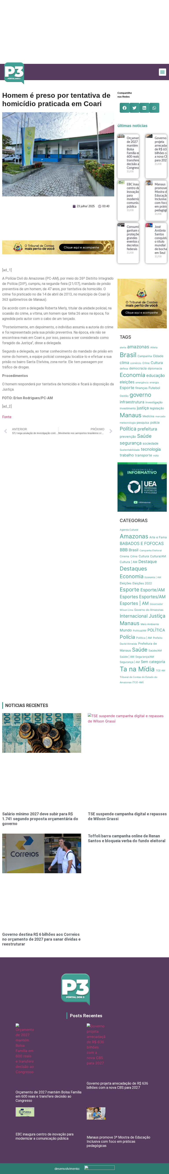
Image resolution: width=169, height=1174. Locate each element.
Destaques (133, 568)
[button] (162, 72)
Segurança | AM (130, 662)
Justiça (157, 616)
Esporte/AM (152, 590)
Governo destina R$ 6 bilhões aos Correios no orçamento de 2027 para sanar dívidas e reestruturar (41, 939)
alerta (123, 347)
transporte (143, 455)
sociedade (150, 443)
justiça (143, 408)
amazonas (138, 346)
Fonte (6, 417)
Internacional (134, 616)
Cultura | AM (128, 562)
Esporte (127, 387)
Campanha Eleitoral (151, 550)
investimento (128, 408)
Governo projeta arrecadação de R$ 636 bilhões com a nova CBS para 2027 (117, 1085)
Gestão (124, 395)
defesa (124, 368)
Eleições (125, 583)
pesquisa (143, 422)
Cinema (124, 556)
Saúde (144, 436)
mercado (160, 416)
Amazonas (134, 536)
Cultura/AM (158, 556)
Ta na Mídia (137, 669)
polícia (155, 422)
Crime (146, 363)
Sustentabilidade (130, 449)
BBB (124, 549)
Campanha (145, 356)
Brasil (128, 355)
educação (155, 375)
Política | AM (144, 637)
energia (154, 382)
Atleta (153, 347)
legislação (157, 408)
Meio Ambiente (150, 624)
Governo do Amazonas (148, 609)
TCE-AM (160, 670)
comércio (135, 363)
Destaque (147, 561)
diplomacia (155, 368)
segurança (130, 443)
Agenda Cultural (129, 529)
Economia (132, 375)
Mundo (126, 630)
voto (156, 455)
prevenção (128, 437)
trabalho (127, 455)
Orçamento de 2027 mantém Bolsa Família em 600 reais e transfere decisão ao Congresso (134, 153)
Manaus (130, 415)
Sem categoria (153, 661)
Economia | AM (153, 577)
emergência (142, 382)
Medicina (148, 416)
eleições (127, 382)
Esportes (129, 596)
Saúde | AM (127, 656)
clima (124, 362)
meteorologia (128, 422)
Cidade (158, 356)
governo (140, 394)
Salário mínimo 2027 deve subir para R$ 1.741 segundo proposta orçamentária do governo (40, 819)
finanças (141, 388)
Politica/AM (139, 630)
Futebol (154, 388)
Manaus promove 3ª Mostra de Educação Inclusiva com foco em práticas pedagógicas (118, 1141)
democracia (138, 368)
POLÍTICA (156, 630)
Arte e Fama (158, 537)
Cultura (157, 363)
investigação (154, 402)
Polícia (127, 637)
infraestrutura (132, 402)
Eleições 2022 (142, 583)
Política (128, 429)
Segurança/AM (144, 656)
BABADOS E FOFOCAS (142, 543)
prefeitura (147, 429)
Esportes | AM (134, 603)
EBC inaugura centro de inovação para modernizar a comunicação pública (44, 1136)
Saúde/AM (155, 650)
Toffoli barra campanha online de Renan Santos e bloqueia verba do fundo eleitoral (126, 838)
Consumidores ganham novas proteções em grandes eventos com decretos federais (136, 238)
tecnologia (151, 449)
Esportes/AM (152, 596)
